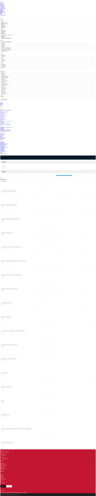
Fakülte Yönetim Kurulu (4, 31)
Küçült (2, 181)
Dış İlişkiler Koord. (2, 469)
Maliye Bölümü (2, 123)
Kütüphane (1, 480)
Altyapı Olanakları (3, 23)
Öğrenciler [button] (1, 104)
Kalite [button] (1, 70)
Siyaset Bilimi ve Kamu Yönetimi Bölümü (6, 37)
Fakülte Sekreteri (2, 118)
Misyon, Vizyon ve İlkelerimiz (4, 22)
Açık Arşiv (1, 473)
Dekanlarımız (2, 24)
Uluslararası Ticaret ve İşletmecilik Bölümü (6, 38)
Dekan (1, 29)
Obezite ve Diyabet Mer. (3, 479)
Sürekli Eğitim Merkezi (3, 467)
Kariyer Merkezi (2, 468)
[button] (2, 20)
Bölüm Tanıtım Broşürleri (4, 26)
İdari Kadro (1, 120)
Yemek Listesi (2, 462)
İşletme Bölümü (3, 36)
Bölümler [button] (1, 40)
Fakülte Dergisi (3, 27)
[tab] (1, 110)
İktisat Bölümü (2, 35)
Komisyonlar (2, 25)
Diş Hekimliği (2, 478)
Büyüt (6, 181)
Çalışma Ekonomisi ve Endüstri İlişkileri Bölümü (6, 121)
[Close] (0, 18)
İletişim (1, 102)
